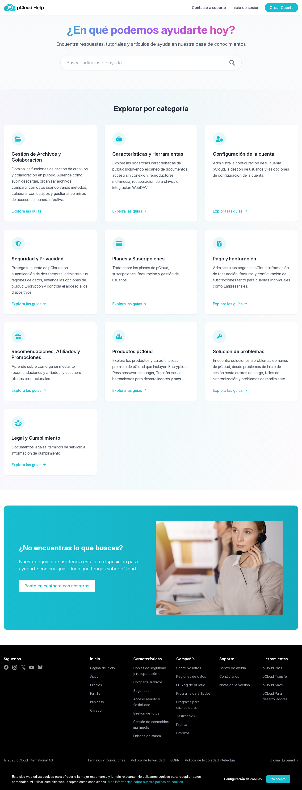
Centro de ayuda (232, 668)
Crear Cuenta (282, 7)
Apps (94, 676)
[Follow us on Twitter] (23, 667)
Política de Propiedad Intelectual (210, 760)
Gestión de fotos (146, 713)
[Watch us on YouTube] (31, 667)
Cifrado (96, 710)
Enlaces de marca (147, 736)
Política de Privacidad (148, 760)
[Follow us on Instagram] (14, 667)
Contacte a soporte (209, 7)
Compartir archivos (148, 682)
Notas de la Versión (234, 685)
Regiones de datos (191, 676)
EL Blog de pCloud (190, 685)
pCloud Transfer (275, 676)
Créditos (182, 733)
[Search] (232, 62)
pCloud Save (273, 685)
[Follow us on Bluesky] (40, 667)
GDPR (174, 760)
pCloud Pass (272, 668)
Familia (95, 693)
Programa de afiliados (193, 693)
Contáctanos (229, 676)
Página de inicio (102, 668)
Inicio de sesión (245, 7)
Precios (96, 685)
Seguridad (141, 691)
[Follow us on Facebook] (6, 667)
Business (97, 702)
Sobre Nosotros (188, 668)
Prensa (181, 725)
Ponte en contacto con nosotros (57, 585)
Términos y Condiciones (106, 760)
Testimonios (185, 716)
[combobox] (151, 62)
